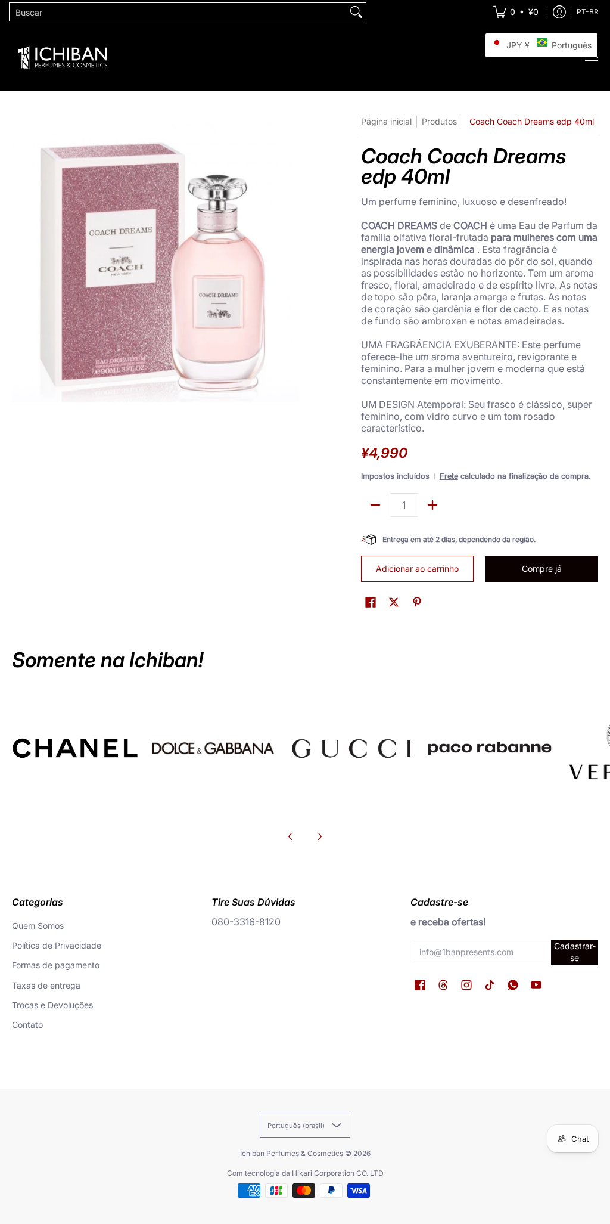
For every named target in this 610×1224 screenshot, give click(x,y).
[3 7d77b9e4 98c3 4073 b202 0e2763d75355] (75, 748)
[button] (370, 602)
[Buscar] (356, 12)
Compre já (542, 568)
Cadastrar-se (575, 952)
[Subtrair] (375, 505)
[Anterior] (291, 836)
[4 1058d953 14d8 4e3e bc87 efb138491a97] (490, 748)
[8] (351, 748)
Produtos (439, 121)
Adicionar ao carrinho (417, 568)
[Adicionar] (432, 505)
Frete (449, 476)
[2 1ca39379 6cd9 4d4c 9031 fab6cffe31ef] (213, 748)
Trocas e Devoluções (52, 1005)
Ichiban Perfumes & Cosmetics (291, 1153)
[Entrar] (559, 12)
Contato (27, 1025)
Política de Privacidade (56, 945)
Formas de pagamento (55, 965)
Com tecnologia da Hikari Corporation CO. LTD (305, 1173)
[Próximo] (319, 836)
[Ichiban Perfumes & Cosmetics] (62, 57)
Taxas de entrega (46, 985)
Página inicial (386, 121)
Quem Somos (38, 926)
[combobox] (178, 12)
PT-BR (588, 11)
